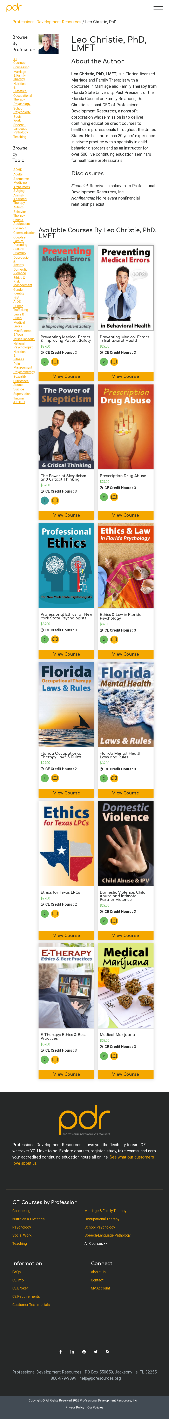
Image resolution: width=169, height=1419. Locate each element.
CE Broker (20, 1288)
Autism (18, 207)
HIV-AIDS (17, 300)
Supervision (22, 394)
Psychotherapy (24, 372)
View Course (66, 376)
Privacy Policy (75, 1407)
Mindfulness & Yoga (22, 332)
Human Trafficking (20, 308)
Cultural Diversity (19, 251)
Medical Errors (19, 324)
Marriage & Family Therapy (19, 75)
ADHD (17, 170)
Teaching (19, 137)
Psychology (22, 104)
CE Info (18, 1280)
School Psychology (22, 110)
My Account (100, 1288)
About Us (98, 1272)
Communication (24, 233)
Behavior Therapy (19, 213)
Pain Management (22, 365)
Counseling (21, 67)
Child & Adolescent (21, 222)
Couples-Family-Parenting (20, 241)
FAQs (16, 1272)
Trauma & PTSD (19, 400)
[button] (158, 7)
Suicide (18, 389)
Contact (97, 1280)
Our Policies (95, 1407)
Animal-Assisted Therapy (20, 199)
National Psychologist (23, 345)
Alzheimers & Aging (21, 189)
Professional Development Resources (46, 21)
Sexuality (20, 376)
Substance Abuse (21, 383)
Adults (18, 174)
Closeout (19, 228)
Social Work (17, 118)
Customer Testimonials (31, 1305)
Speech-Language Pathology (20, 128)
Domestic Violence (20, 271)
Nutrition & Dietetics (28, 1219)
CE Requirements (26, 1296)
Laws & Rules (18, 316)
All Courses (19, 61)
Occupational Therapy (22, 97)
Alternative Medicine (21, 181)
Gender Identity (18, 291)
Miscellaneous (24, 339)
